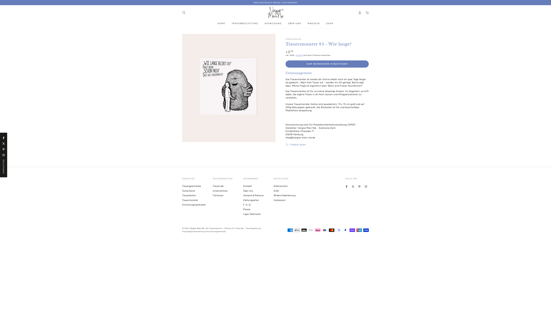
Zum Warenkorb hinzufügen (327, 64)
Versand (299, 55)
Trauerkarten (189, 195)
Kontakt (247, 186)
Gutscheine (188, 190)
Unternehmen (220, 190)
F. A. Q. (247, 204)
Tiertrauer (218, 195)
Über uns (248, 190)
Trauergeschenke (191, 186)
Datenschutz (281, 186)
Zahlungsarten (251, 200)
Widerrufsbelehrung (284, 195)
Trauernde (218, 186)
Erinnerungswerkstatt (194, 204)
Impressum (280, 200)
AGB (276, 190)
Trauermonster (190, 200)
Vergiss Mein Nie (293, 39)
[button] (184, 12)
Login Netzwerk (252, 214)
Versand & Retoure (253, 195)
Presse (246, 209)
